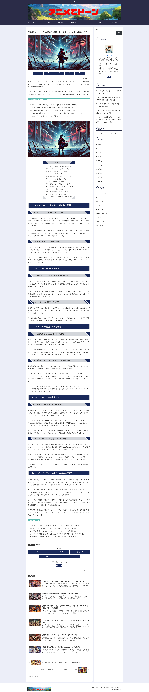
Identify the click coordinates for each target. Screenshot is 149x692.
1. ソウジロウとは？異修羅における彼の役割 (58, 166)
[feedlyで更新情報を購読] (57, 565)
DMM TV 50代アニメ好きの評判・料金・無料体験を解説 (107, 105)
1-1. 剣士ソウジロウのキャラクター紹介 (58, 169)
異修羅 (38, 544)
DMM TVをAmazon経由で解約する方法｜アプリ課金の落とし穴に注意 (108, 99)
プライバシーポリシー (116, 687)
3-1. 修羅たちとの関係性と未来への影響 (58, 184)
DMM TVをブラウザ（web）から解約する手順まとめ (108, 92)
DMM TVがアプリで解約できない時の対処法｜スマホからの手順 (108, 112)
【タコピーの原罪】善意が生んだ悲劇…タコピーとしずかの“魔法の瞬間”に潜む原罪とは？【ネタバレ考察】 (108, 119)
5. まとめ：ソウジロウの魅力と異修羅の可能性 (59, 196)
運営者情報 (106, 687)
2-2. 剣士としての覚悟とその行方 (56, 179)
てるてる (109, 55)
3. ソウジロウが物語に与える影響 (55, 181)
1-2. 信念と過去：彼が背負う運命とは (57, 171)
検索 (97, 29)
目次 (56, 162)
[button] (80, 73)
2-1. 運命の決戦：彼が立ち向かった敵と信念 (59, 176)
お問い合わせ (99, 687)
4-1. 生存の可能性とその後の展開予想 (57, 191)
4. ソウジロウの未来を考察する (54, 189)
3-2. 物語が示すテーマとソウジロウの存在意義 (60, 186)
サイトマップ (91, 687)
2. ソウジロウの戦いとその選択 (54, 174)
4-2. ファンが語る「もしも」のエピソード (59, 194)
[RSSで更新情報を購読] (60, 565)
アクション (32, 544)
